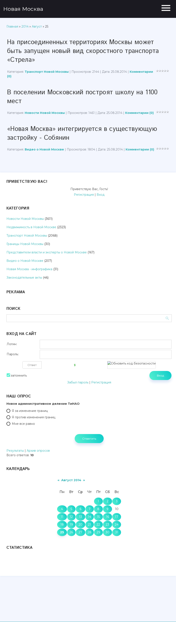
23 (107, 524)
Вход (101, 195)
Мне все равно (23, 424)
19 (71, 524)
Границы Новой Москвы (24, 244)
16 (107, 517)
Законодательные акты (24, 277)
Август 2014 (71, 480)
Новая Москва (23, 9)
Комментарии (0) (139, 113)
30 (107, 532)
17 (116, 517)
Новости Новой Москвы (45, 113)
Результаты (15, 451)
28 (89, 532)
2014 (25, 26)
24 (116, 524)
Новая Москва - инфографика (29, 269)
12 (71, 517)
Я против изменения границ (33, 417)
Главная (12, 26)
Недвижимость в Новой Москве (31, 227)
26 (71, 532)
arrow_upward (166, 612)
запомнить (19, 375)
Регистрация (84, 195)
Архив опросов (38, 451)
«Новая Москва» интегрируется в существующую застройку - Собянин (82, 133)
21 (89, 524)
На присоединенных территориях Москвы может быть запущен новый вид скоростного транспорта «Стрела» (83, 51)
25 (62, 532)
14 (89, 517)
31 (116, 532)
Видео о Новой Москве (44, 149)
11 (62, 517)
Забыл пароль (77, 382)
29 (98, 532)
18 (62, 524)
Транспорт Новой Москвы (47, 72)
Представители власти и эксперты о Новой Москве (46, 252)
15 (98, 517)
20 (80, 524)
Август (37, 26)
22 (98, 524)
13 (80, 517)
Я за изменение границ (30, 411)
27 (80, 532)
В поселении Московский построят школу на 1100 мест (82, 97)
